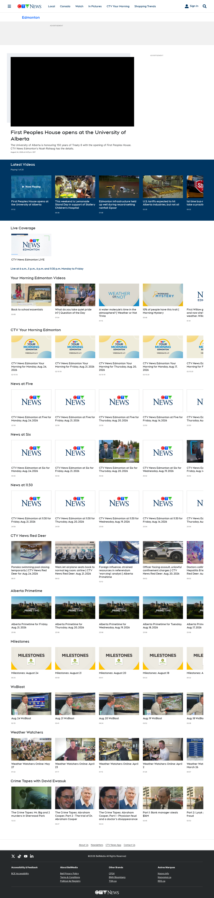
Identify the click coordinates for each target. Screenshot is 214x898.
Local (51, 6)
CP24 (112, 873)
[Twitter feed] (13, 856)
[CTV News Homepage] (29, 6)
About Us (83, 845)
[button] (197, 194)
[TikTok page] (19, 856)
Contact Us (129, 845)
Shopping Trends (145, 6)
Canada (65, 6)
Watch (79, 6)
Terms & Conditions (70, 877)
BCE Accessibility (20, 873)
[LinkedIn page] (32, 856)
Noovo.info (163, 873)
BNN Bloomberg (117, 877)
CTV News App (113, 845)
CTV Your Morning (118, 6)
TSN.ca (113, 881)
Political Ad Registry (70, 881)
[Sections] (9, 6)
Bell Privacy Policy (69, 873)
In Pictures (95, 6)
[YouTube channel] (26, 856)
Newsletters (97, 845)
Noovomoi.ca (164, 877)
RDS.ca (161, 881)
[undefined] (31, 193)
